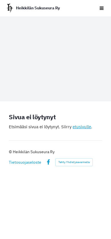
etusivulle (82, 126)
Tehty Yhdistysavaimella (74, 162)
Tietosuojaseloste (25, 162)
